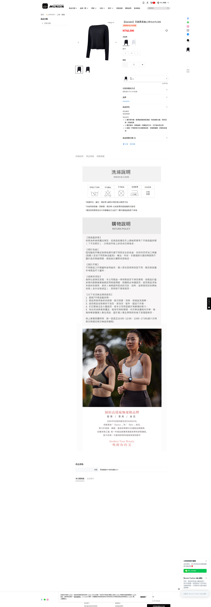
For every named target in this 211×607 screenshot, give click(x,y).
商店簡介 (86, 603)
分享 (126, 144)
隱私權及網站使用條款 (90, 606)
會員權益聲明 (119, 606)
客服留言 (117, 603)
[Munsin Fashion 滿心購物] (53, 5)
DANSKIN (126, 101)
